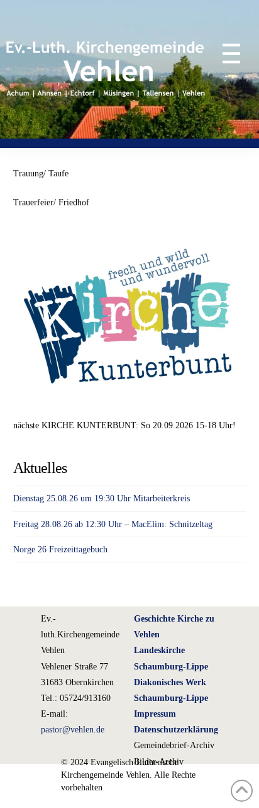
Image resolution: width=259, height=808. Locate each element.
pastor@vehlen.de (72, 729)
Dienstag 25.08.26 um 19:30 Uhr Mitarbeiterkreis (101, 498)
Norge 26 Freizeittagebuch (60, 549)
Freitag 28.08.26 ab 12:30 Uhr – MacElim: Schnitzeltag (112, 524)
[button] (224, 53)
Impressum (155, 714)
